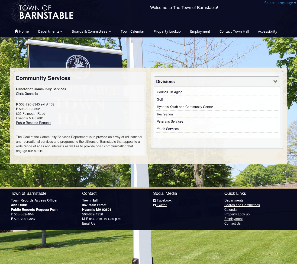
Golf (160, 99)
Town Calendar (132, 31)
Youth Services (168, 128)
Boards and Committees (242, 204)
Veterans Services (170, 121)
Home (23, 31)
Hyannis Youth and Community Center (185, 106)
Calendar (231, 209)
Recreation (165, 114)
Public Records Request (33, 122)
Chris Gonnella (27, 93)
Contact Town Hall (234, 31)
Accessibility (267, 31)
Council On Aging (169, 92)
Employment (200, 31)
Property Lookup (167, 31)
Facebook (163, 200)
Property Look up (237, 214)
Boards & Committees (90, 31)
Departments (49, 31)
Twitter (161, 204)
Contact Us (232, 223)
